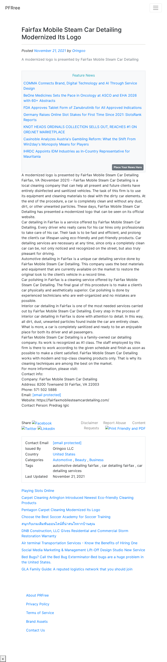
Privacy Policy (37, 604)
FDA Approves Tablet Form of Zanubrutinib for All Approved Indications (82, 107)
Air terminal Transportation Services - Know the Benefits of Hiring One (79, 543)
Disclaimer (89, 423)
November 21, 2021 (50, 50)
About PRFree (37, 595)
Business (96, 460)
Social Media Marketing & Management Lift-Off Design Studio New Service (83, 550)
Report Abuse (114, 423)
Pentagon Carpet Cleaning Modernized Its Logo (61, 510)
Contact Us (35, 630)
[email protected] (46, 395)
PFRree (12, 7)
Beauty (80, 460)
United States (64, 454)
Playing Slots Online (38, 490)
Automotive (62, 460)
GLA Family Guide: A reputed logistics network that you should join (77, 569)
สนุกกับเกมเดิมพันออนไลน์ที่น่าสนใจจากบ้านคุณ (58, 524)
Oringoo (78, 50)
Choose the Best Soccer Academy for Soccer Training (66, 517)
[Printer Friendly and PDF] (125, 428)
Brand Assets (37, 621)
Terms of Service (40, 613)
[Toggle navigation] (156, 7)
